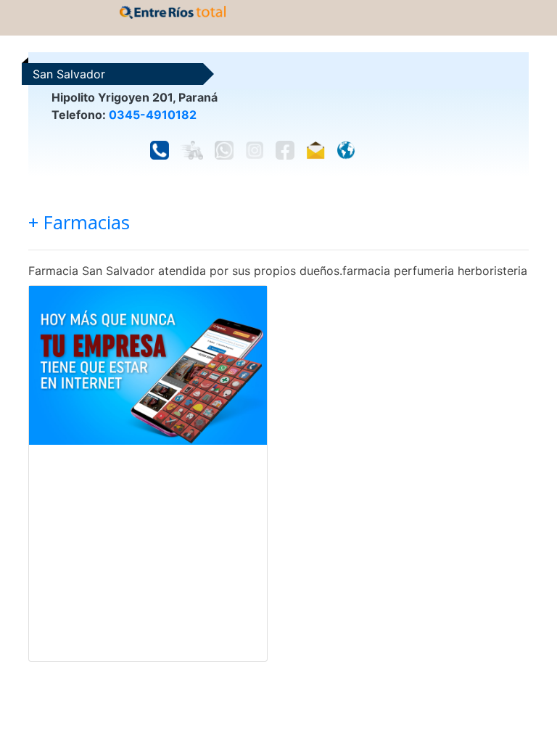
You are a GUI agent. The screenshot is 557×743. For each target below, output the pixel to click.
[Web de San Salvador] (346, 150)
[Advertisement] (148, 553)
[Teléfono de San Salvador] (159, 150)
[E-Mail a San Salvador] (315, 150)
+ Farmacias (79, 222)
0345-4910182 (153, 114)
